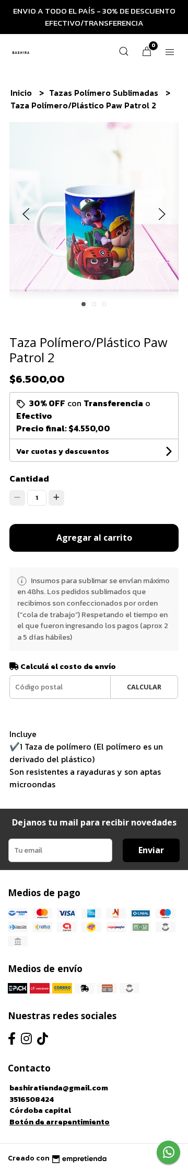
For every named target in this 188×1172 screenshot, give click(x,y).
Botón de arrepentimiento (59, 1122)
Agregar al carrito (94, 537)
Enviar (151, 850)
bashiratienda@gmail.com (58, 1087)
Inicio (22, 92)
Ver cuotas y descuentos (62, 451)
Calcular (144, 686)
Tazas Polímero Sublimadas (104, 92)
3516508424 (31, 1099)
